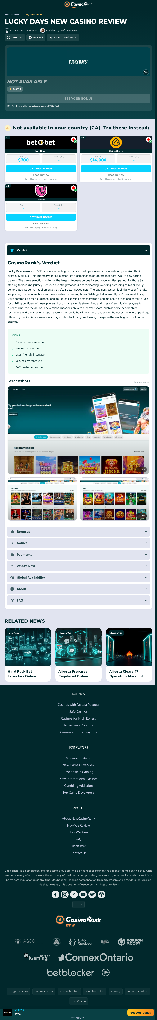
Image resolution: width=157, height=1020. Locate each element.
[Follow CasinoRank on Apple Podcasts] (101, 894)
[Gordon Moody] (129, 942)
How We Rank (78, 832)
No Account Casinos (77, 725)
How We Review (77, 825)
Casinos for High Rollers (77, 718)
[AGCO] (29, 942)
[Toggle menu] (7, 5)
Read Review (41, 175)
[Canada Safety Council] (56, 942)
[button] (78, 250)
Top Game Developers (78, 792)
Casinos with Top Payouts (77, 732)
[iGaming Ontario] (36, 957)
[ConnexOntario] (94, 957)
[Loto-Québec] (79, 942)
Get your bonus (78, 99)
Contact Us (78, 853)
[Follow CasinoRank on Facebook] (55, 894)
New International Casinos (78, 779)
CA (76, 904)
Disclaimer (77, 846)
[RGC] (104, 942)
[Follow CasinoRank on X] (73, 894)
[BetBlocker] (70, 972)
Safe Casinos (78, 711)
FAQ (78, 839)
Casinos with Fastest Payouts (78, 704)
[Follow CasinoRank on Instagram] (64, 894)
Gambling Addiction (77, 786)
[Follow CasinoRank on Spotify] (91, 894)
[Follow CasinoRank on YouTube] (82, 894)
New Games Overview (78, 765)
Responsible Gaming (78, 772)
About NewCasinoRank (77, 818)
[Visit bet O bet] (7, 1012)
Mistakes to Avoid (78, 758)
